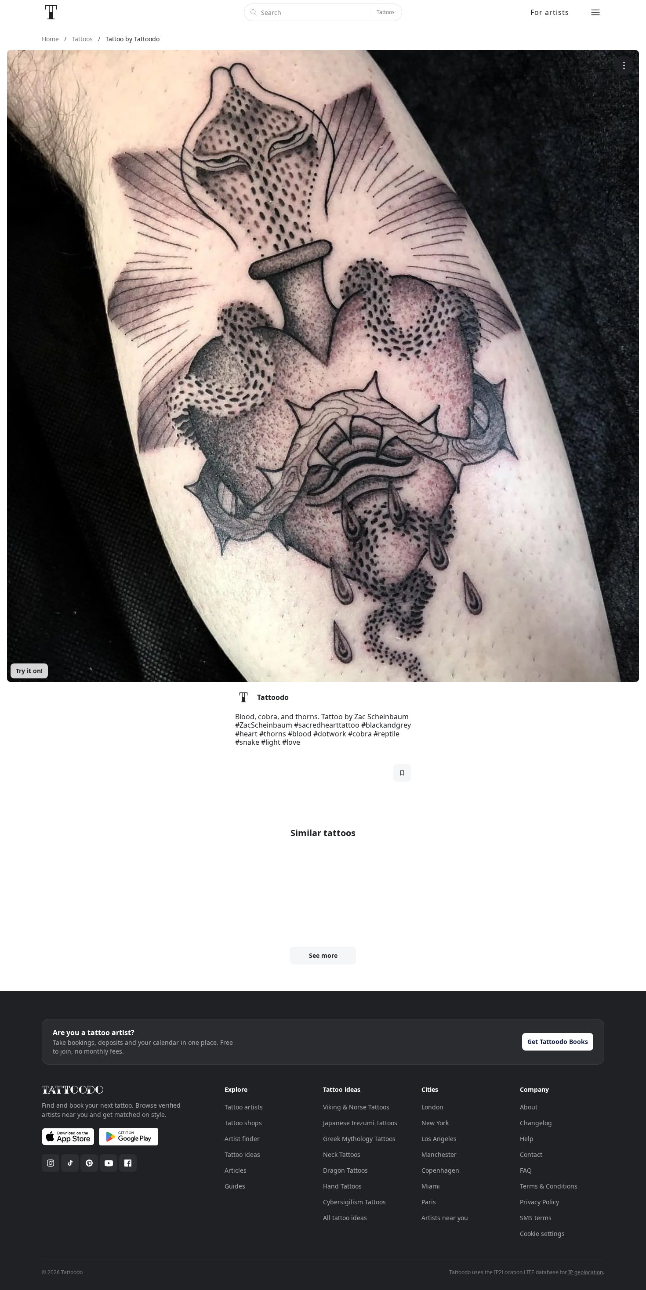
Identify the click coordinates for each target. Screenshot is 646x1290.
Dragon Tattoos (345, 1170)
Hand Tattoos (342, 1186)
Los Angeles (439, 1138)
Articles (236, 1170)
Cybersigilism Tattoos (354, 1202)
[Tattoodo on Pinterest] (89, 1163)
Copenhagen (440, 1170)
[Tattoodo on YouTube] (108, 1163)
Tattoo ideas (242, 1154)
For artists (549, 12)
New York (435, 1123)
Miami (430, 1186)
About (528, 1107)
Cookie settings (542, 1233)
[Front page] (51, 12)
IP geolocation (585, 1272)
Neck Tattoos (341, 1154)
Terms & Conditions (548, 1186)
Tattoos (386, 12)
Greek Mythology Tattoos (359, 1138)
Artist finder (242, 1138)
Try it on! (29, 671)
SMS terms (536, 1218)
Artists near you (444, 1218)
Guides (235, 1186)
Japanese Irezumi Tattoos (360, 1123)
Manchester (439, 1154)
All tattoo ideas (345, 1218)
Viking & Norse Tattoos (356, 1107)
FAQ (526, 1170)
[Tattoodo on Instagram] (50, 1163)
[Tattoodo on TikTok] (70, 1163)
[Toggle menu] (595, 12)
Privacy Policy (539, 1202)
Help (526, 1138)
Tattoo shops (243, 1123)
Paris (428, 1202)
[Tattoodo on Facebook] (128, 1163)
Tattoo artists (244, 1107)
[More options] (624, 65)
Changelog (536, 1123)
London (432, 1107)
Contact (531, 1154)
